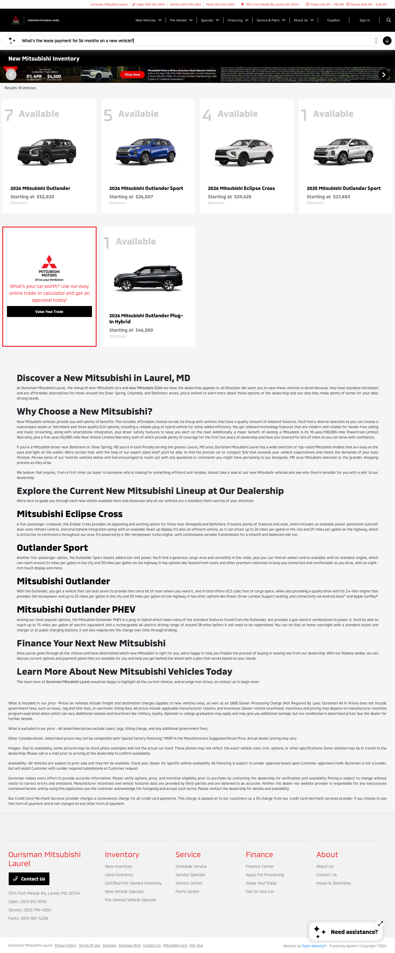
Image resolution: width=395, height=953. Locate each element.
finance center (353, 653)
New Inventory (118, 866)
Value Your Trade (49, 311)
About (327, 854)
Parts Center (187, 891)
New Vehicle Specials (124, 891)
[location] (242, 4)
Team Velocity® (314, 946)
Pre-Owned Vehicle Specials (130, 899)
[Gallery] (197, 74)
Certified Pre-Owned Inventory (133, 883)
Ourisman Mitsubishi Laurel (68, 682)
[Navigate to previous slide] (4, 74)
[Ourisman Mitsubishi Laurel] (34, 19)
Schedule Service (191, 866)
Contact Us (32, 878)
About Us (324, 866)
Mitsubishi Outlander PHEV (76, 608)
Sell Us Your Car (260, 891)
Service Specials (190, 874)
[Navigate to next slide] (390, 74)
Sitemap (109, 945)
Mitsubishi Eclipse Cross (70, 513)
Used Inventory (119, 874)
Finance (259, 854)
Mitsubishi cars (175, 945)
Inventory (122, 854)
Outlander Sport (52, 547)
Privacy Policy (65, 945)
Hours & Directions (333, 883)
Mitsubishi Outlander (63, 580)
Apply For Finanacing (265, 874)
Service (188, 854)
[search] (389, 20)
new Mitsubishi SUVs (146, 388)
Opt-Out (196, 945)
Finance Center (260, 866)
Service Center (189, 883)
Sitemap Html (130, 945)
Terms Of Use (89, 945)
